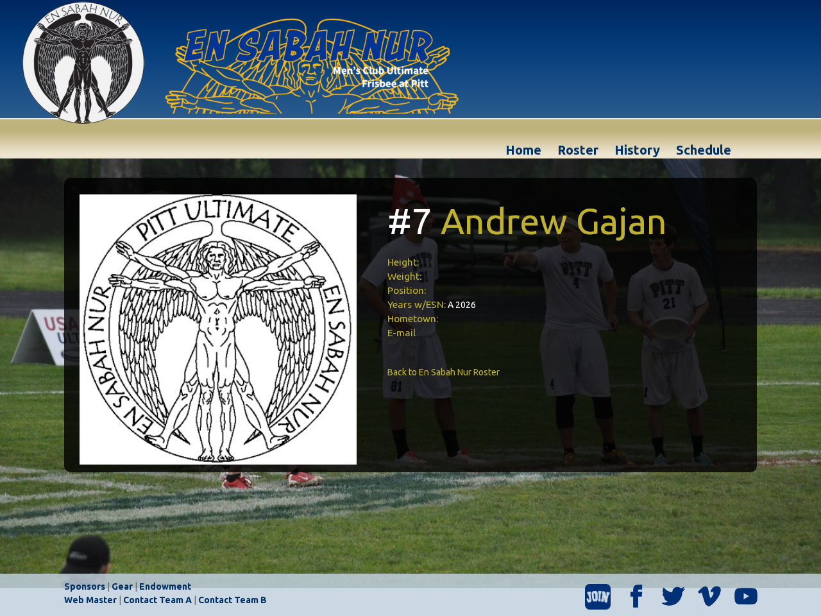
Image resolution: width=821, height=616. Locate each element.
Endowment (165, 586)
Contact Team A (157, 600)
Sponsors (84, 586)
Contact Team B (232, 600)
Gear (122, 586)
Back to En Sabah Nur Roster (443, 372)
